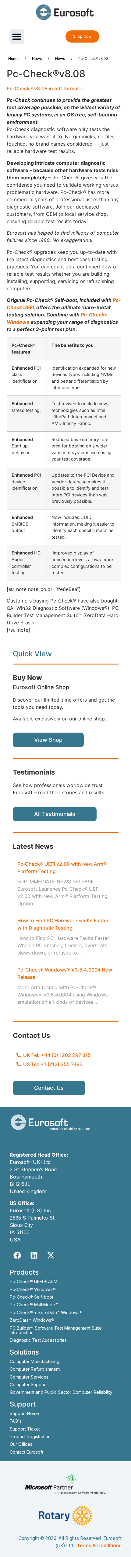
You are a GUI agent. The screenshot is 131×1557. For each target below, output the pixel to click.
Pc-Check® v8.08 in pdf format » (45, 88)
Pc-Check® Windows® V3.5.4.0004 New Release (64, 973)
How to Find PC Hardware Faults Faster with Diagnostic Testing (62, 924)
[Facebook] (17, 1255)
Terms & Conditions (99, 1545)
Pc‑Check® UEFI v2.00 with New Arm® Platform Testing (62, 867)
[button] (16, 36)
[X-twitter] (50, 1255)
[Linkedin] (34, 1255)
